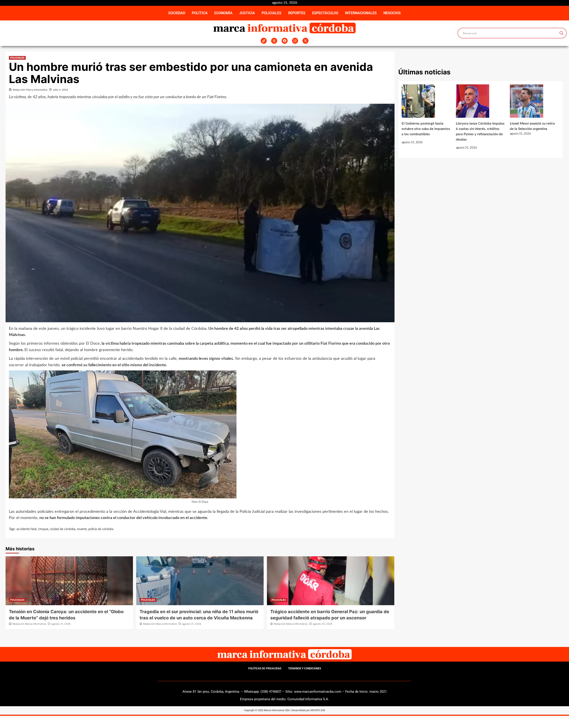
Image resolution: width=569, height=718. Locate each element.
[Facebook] (285, 41)
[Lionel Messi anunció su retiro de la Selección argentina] (534, 102)
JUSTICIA (247, 13)
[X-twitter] (306, 41)
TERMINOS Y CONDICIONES (304, 668)
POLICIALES (271, 13)
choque (43, 529)
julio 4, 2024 (60, 89)
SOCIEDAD (176, 13)
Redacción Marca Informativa (30, 89)
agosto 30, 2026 (322, 623)
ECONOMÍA (223, 13)
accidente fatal (26, 529)
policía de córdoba (100, 529)
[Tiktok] (264, 41)
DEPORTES (296, 13)
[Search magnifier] (561, 33)
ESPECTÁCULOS (325, 13)
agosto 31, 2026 (60, 623)
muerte (82, 529)
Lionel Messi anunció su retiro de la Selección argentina (532, 126)
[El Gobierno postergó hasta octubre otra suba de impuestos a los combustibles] (426, 102)
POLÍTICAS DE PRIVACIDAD (264, 668)
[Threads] (274, 41)
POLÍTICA (200, 13)
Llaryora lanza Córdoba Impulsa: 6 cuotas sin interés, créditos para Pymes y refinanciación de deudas (480, 131)
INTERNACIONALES (361, 13)
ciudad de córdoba (62, 529)
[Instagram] (295, 41)
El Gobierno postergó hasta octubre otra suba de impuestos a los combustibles (426, 129)
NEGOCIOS (392, 13)
